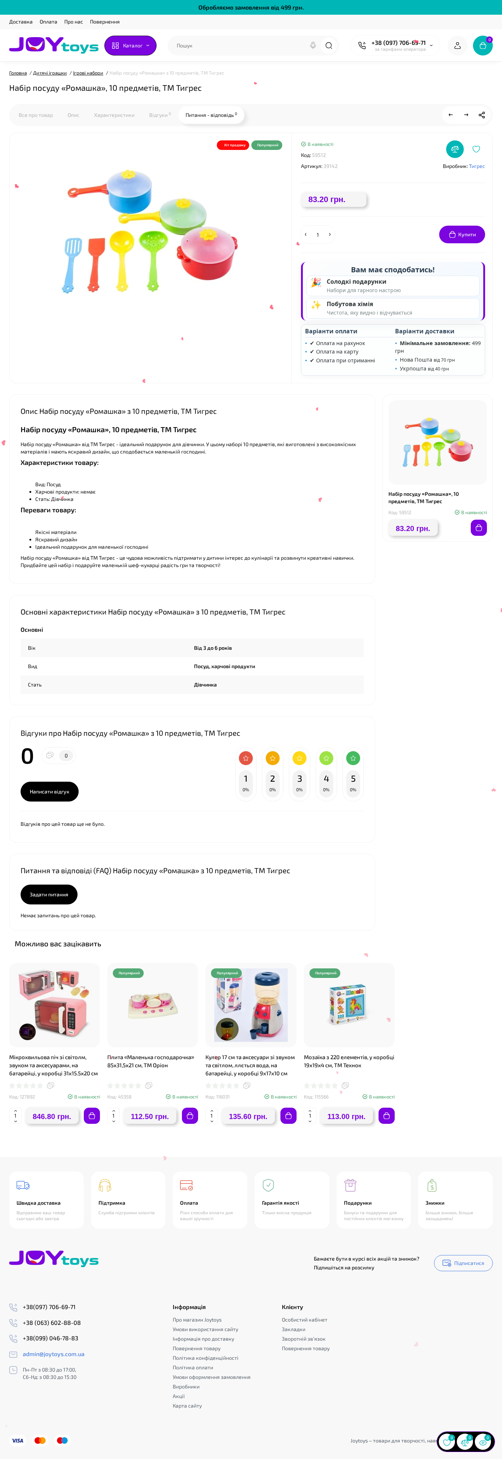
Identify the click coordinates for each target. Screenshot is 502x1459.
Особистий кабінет (304, 1319)
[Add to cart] (92, 1116)
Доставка (21, 21)
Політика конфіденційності (206, 1358)
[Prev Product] (451, 115)
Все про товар (36, 115)
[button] (468, 943)
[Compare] (455, 149)
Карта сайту (187, 1405)
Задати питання (49, 894)
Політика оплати (193, 1367)
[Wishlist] (476, 149)
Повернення (105, 21)
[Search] (313, 45)
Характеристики (114, 115)
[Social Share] (482, 115)
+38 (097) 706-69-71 (399, 42)
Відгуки (160, 114)
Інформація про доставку (203, 1339)
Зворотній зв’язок (304, 1339)
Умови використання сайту (205, 1329)
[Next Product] (466, 115)
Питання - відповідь (211, 114)
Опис (73, 115)
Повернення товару (196, 1348)
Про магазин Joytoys (197, 1319)
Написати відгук (49, 791)
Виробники (186, 1386)
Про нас (73, 21)
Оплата (48, 21)
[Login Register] (457, 45)
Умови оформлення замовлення (212, 1377)
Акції (179, 1396)
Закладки (293, 1329)
